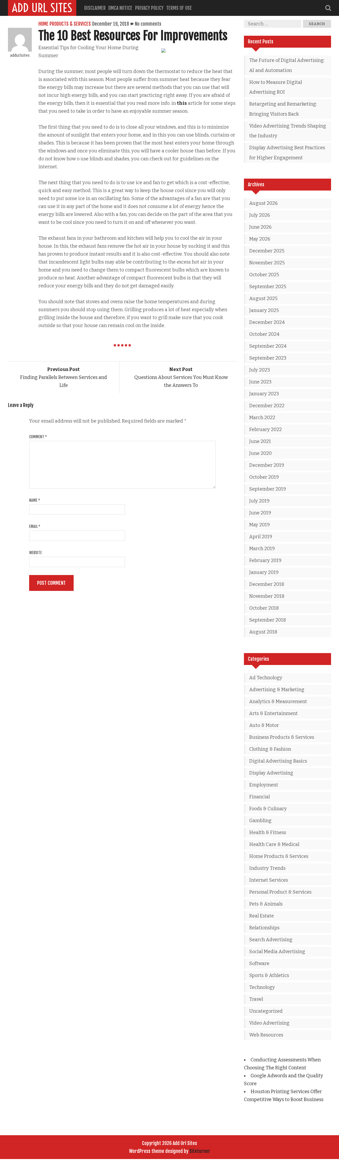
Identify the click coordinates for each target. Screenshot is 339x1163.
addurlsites (20, 55)
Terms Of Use (179, 8)
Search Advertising (270, 940)
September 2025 (267, 286)
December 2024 (267, 322)
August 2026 (263, 203)
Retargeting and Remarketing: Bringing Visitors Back (283, 109)
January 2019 (264, 572)
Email (34, 526)
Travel (256, 999)
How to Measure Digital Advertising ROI (275, 87)
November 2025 (267, 263)
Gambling (260, 820)
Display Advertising (271, 773)
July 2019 (259, 501)
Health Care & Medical (274, 844)
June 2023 (260, 382)
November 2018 (266, 596)
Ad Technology (265, 678)
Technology (262, 987)
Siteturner (199, 1151)
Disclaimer (95, 8)
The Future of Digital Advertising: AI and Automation (286, 65)
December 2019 (266, 465)
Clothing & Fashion (270, 749)
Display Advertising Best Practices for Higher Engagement (287, 153)
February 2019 (265, 560)
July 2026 (259, 215)
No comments (148, 24)
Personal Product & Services (280, 892)
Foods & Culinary (268, 809)
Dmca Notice (120, 8)
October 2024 (264, 334)
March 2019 (262, 548)
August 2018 (263, 632)
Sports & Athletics (269, 975)
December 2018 (266, 584)
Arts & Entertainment (273, 713)
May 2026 (259, 239)
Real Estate (261, 916)
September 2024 (268, 346)
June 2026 (260, 227)
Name (34, 500)
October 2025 (264, 275)
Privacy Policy (149, 8)
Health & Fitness (267, 832)
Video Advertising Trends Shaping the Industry (287, 131)
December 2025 (266, 251)
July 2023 (259, 370)
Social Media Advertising (277, 951)
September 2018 (267, 620)
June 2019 (260, 513)
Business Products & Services (281, 737)
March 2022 (262, 417)
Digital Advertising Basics (278, 761)
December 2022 (266, 406)
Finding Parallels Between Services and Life (63, 377)
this (182, 103)
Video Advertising (269, 1023)
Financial (259, 797)
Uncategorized (266, 1011)
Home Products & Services (64, 24)
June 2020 (260, 453)
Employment (263, 785)
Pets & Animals (266, 904)
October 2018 (264, 608)
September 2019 (267, 489)
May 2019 (259, 525)
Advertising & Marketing (276, 690)
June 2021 (260, 441)
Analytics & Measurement (278, 701)
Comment (38, 437)
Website (35, 552)
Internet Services (268, 880)
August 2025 (263, 298)
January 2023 (264, 394)
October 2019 (264, 477)
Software (259, 963)
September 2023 (267, 358)
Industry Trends (267, 868)
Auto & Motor (264, 725)
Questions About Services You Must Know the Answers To (181, 377)
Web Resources (266, 1035)
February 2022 (265, 429)
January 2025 (264, 310)
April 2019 (260, 537)
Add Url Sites (42, 8)
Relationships (264, 928)
